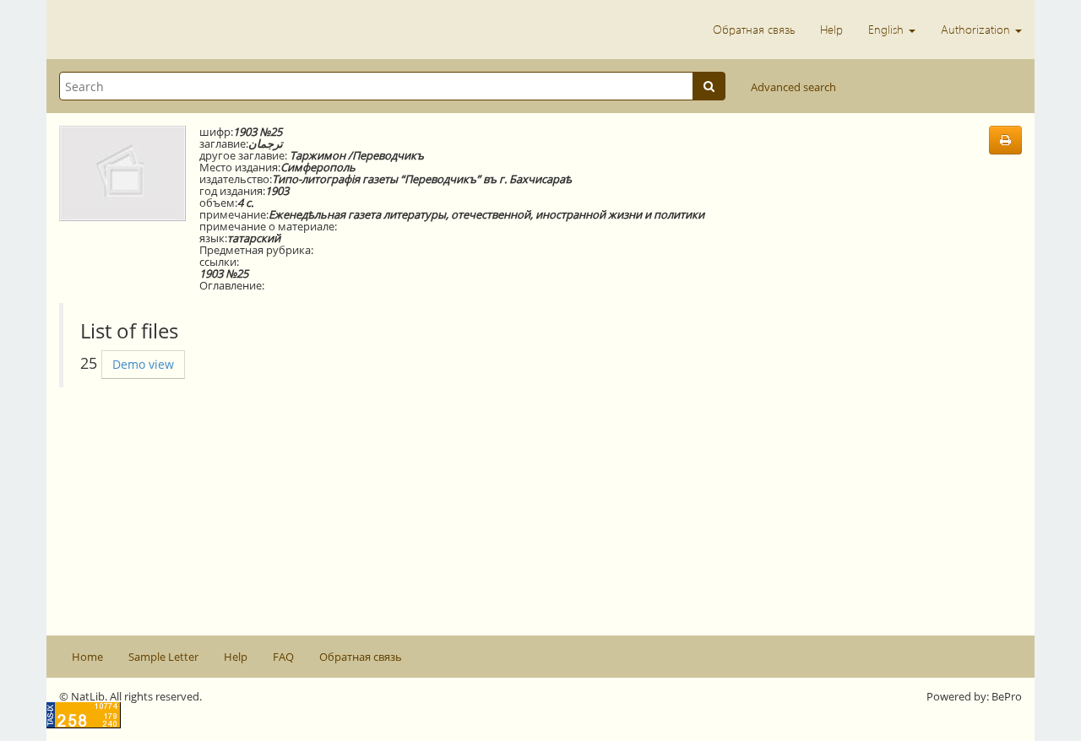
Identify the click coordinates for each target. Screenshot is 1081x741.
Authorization (977, 29)
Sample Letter (163, 656)
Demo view (143, 364)
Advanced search (793, 87)
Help (831, 29)
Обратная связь (754, 29)
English (887, 29)
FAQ (283, 656)
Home (87, 656)
